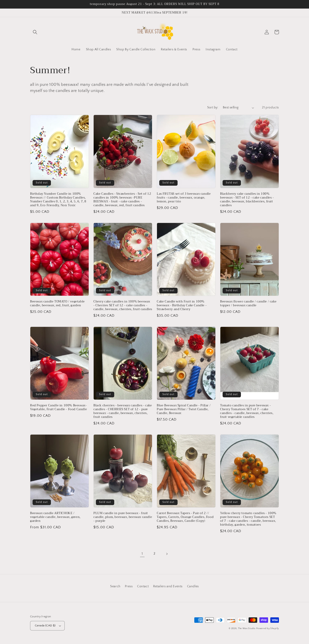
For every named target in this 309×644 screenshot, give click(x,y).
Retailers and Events (168, 586)
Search (115, 586)
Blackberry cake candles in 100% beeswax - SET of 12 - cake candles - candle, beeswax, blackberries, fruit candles (247, 199)
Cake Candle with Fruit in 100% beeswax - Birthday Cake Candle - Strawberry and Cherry (182, 305)
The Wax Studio (247, 628)
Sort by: (212, 107)
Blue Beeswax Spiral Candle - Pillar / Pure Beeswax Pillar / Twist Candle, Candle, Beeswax (184, 409)
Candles (193, 586)
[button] (35, 32)
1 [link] (142, 554)
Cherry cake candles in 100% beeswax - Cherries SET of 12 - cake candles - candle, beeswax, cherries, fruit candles (122, 305)
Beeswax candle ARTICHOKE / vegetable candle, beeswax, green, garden (55, 517)
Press (129, 586)
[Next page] (167, 554)
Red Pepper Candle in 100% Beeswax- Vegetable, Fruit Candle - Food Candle (58, 407)
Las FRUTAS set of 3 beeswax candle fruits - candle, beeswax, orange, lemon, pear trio (184, 198)
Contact (143, 586)
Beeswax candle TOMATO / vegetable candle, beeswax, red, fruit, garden (57, 303)
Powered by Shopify (267, 628)
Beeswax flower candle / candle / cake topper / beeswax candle (248, 303)
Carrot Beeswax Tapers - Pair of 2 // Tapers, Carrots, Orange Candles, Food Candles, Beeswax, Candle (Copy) (185, 517)
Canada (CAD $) (45, 625)
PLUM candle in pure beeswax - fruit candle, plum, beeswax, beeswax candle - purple (122, 517)
